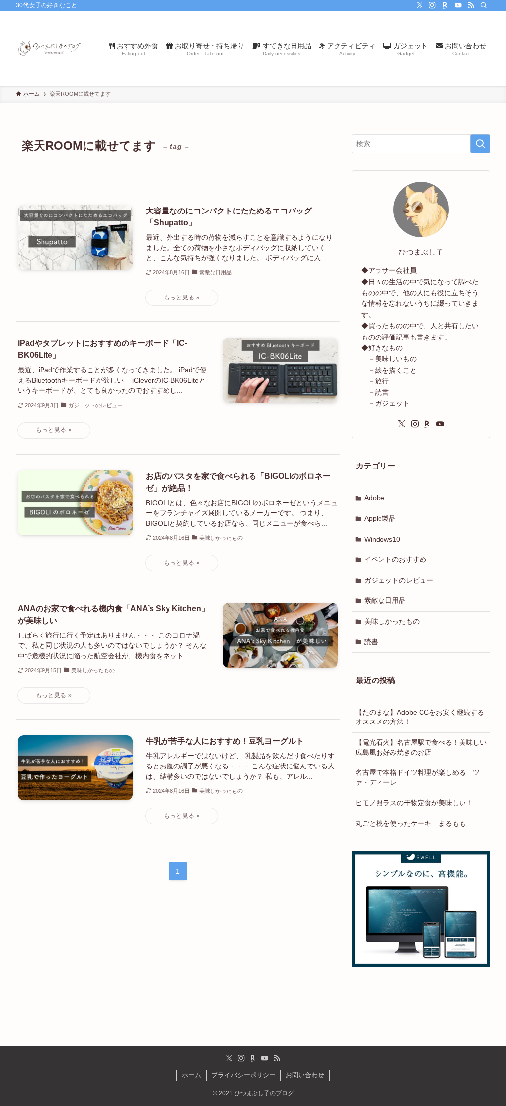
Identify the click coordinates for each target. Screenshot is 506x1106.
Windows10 (382, 539)
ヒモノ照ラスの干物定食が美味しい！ (414, 803)
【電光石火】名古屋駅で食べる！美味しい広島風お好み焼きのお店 (421, 747)
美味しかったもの (392, 621)
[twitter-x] (419, 5)
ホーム (191, 1075)
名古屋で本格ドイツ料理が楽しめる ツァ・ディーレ (417, 777)
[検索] (483, 5)
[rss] (470, 5)
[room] (445, 5)
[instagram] (432, 5)
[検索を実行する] (480, 143)
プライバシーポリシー (243, 1075)
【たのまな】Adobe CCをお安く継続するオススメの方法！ (419, 717)
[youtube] (458, 5)
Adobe (374, 498)
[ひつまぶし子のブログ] (50, 48)
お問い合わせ (305, 1075)
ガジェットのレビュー (398, 580)
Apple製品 (380, 518)
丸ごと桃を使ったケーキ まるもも (410, 823)
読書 (371, 642)
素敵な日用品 (385, 600)
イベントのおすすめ (395, 559)
